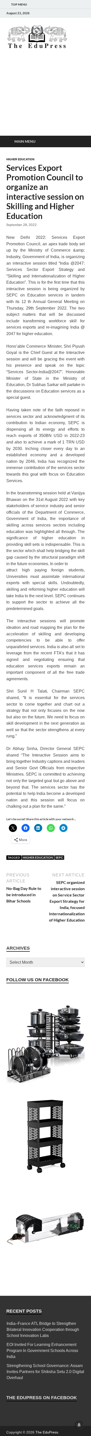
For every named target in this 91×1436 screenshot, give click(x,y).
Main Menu (24, 141)
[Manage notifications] (79, 1425)
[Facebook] (46, 13)
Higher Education (20, 159)
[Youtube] (75, 13)
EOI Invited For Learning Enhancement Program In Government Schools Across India (42, 1350)
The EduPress (46, 1432)
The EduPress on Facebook (41, 1397)
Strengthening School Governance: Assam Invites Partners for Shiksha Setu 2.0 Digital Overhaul (45, 1372)
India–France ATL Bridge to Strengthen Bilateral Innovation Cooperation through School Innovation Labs (43, 1329)
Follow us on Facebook (37, 979)
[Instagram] (53, 13)
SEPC (59, 857)
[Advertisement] (45, 97)
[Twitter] (60, 13)
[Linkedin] (67, 13)
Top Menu (19, 4)
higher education (38, 857)
